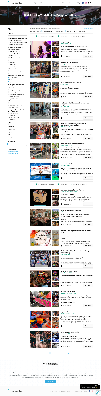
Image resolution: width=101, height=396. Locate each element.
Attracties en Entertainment (15, 105)
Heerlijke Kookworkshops (15, 71)
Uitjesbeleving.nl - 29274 (66, 273)
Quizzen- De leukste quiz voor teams (18, 42)
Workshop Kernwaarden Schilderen (71, 82)
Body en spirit (12, 68)
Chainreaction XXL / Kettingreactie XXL (72, 143)
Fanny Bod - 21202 (65, 106)
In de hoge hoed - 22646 (66, 64)
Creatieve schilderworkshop (69, 62)
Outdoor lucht (12, 64)
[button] (45, 49)
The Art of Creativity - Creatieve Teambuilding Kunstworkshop (74, 252)
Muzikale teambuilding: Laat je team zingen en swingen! (74, 104)
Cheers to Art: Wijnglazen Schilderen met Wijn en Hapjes (75, 231)
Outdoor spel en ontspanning (16, 44)
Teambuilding (12, 87)
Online (10, 124)
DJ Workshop (64, 42)
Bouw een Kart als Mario (67, 291)
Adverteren (47, 3)
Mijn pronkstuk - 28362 (65, 234)
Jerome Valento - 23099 (66, 43)
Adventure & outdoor (14, 117)
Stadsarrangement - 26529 (66, 212)
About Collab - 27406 (65, 254)
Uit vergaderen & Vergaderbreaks (17, 90)
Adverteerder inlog (74, 3)
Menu (91, 3)
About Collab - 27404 (65, 126)
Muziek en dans (13, 77)
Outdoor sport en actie (14, 58)
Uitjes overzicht (38, 3)
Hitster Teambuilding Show (68, 271)
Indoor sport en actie (14, 60)
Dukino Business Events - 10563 (68, 293)
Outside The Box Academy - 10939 (68, 191)
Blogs (85, 391)
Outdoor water (12, 55)
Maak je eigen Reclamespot (68, 164)
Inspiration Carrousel (66, 312)
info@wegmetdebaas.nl (65, 391)
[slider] (7, 144)
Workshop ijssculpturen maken (69, 332)
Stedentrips (12, 115)
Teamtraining (12, 92)
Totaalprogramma (13, 107)
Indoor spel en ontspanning (15, 40)
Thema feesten (13, 100)
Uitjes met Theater (13, 82)
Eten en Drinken (13, 103)
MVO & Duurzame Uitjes (15, 96)
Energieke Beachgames (14, 49)
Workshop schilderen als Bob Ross (70, 210)
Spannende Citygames (14, 51)
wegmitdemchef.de (13, 153)
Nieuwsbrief (56, 3)
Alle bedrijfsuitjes (77, 391)
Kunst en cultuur (13, 73)
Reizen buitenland (13, 113)
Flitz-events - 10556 (65, 333)
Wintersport (12, 119)
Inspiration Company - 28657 (67, 313)
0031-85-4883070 (53, 391)
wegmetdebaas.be (13, 151)
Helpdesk (64, 3)
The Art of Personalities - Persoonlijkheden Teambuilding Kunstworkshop (73, 124)
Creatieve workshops (14, 79)
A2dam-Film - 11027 (65, 165)
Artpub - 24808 (64, 84)
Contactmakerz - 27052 (66, 145)
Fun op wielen (12, 62)
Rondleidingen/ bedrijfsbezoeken (17, 94)
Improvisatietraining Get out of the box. (72, 190)
